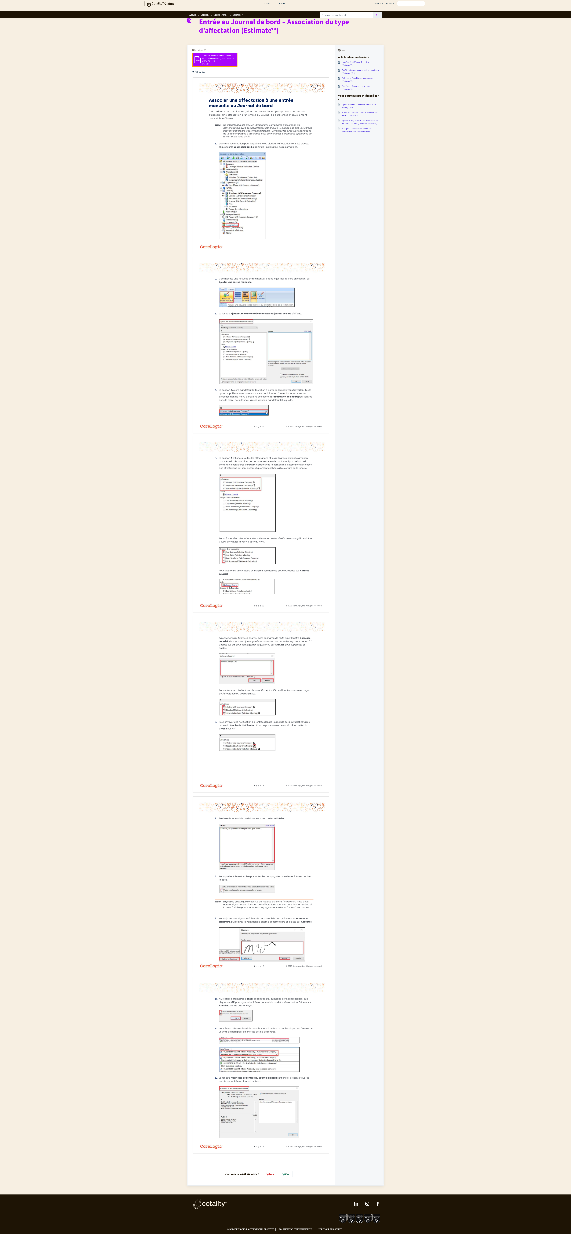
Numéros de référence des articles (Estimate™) (356, 63)
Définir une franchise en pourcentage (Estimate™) (357, 79)
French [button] (377, 3)
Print (344, 50)
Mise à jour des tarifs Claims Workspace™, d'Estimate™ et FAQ (360, 114)
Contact (281, 3)
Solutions (205, 15)
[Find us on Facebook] (377, 1204)
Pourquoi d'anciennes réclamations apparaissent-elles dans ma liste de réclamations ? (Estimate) (356, 130)
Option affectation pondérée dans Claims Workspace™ (359, 106)
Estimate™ (238, 15)
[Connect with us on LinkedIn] (356, 1204)
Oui (287, 1174)
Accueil (267, 3)
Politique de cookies (330, 1229)
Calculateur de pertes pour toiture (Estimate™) (356, 87)
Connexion (389, 3)
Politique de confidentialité (295, 1229)
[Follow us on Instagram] (368, 1204)
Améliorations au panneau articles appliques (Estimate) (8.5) (360, 71)
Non (271, 1174)
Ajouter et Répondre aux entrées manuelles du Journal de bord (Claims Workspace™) (360, 122)
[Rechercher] (377, 15)
